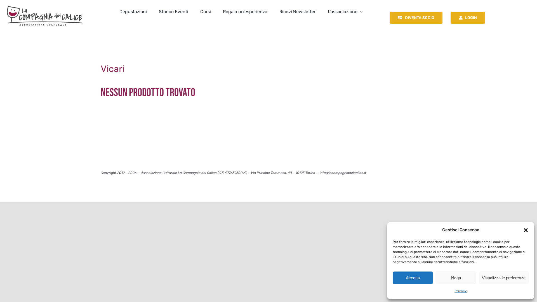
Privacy (460, 291)
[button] (526, 230)
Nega (456, 277)
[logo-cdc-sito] (45, 5)
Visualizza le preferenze (504, 277)
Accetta (413, 277)
